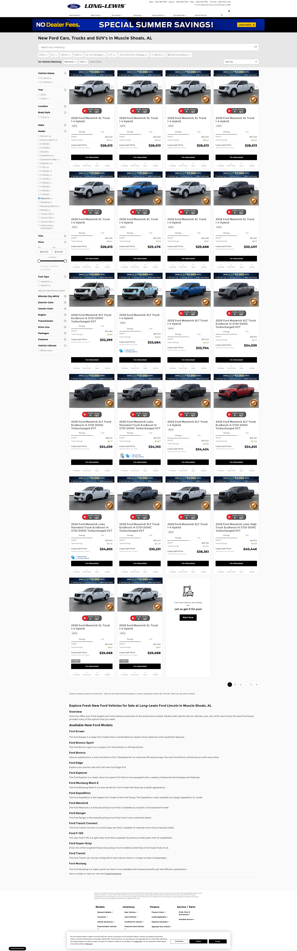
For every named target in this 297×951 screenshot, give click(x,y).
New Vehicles (130, 912)
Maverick (69, 61)
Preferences (179, 941)
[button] (92, 126)
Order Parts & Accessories (184, 913)
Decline (198, 941)
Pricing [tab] (82, 132)
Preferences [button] (88, 944)
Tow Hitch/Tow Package (133, 54)
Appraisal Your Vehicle (161, 927)
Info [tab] (102, 132)
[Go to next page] (256, 684)
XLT (54, 54)
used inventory (113, 873)
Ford (82, 61)
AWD (78, 54)
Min (39, 247)
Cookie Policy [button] (138, 941)
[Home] (73, 5)
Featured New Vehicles (107, 926)
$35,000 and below (179, 54)
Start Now (188, 617)
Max (54, 247)
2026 (43, 54)
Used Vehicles (130, 917)
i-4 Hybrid (157, 54)
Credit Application (159, 917)
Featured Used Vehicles (134, 926)
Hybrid (66, 54)
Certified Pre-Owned (133, 922)
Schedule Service (186, 919)
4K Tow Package (95, 54)
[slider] (39, 261)
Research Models (104, 912)
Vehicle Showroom (105, 922)
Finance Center (158, 912)
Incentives (101, 917)
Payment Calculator (160, 922)
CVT (112, 54)
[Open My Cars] (228, 11)
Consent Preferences (17, 948)
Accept (217, 941)
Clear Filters (95, 61)
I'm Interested (91, 157)
